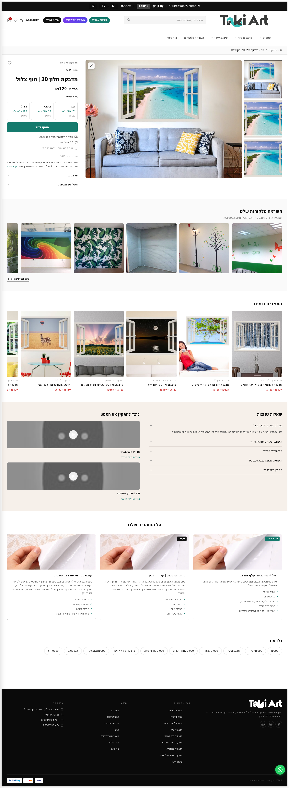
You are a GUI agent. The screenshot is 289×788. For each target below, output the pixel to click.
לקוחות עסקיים (99, 20)
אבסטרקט (73, 651)
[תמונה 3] (263, 158)
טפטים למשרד (210, 651)
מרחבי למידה (52, 20)
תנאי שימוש (113, 717)
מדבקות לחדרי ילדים (172, 742)
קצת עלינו (114, 742)
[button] (257, 248)
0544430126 (32, 20)
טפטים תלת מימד (96, 651)
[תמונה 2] (263, 119)
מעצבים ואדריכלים (75, 20)
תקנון (116, 730)
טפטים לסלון (255, 651)
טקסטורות (53, 651)
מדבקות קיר (244, 38)
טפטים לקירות (175, 710)
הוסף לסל (42, 127)
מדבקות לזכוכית (174, 749)
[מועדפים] (15, 20)
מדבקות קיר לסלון (173, 736)
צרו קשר (115, 749)
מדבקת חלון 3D (269, 50)
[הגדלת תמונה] (91, 65)
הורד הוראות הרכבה (130, 457)
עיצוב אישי (221, 38)
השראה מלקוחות (194, 38)
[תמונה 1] (263, 79)
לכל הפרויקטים (20, 279)
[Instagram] (271, 724)
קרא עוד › (12, 166)
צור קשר (172, 38)
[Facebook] (278, 724)
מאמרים (115, 710)
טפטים (266, 38)
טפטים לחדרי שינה (154, 651)
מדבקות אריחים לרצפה (171, 755)
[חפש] (129, 20)
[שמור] (9, 63)
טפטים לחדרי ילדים (183, 651)
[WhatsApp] (263, 724)
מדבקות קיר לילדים (124, 651)
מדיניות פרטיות (111, 723)
